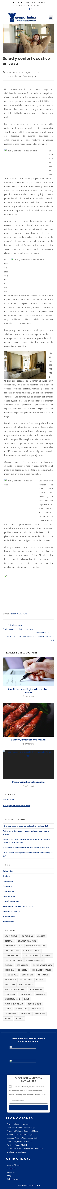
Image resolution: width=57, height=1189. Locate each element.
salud (25, 614)
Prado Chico (26, 994)
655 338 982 (38, 2)
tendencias (39, 1013)
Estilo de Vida (16, 614)
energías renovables (41, 970)
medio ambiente (26, 984)
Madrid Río (10, 984)
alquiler (41, 936)
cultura (9, 965)
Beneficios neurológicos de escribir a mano (28, 691)
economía (22, 970)
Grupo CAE (34, 1185)
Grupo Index (12, 72)
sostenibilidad (35, 1004)
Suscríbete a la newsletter (28, 6)
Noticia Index (9, 896)
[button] (51, 17)
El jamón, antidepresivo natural (28, 739)
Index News (43, 975)
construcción (31, 955)
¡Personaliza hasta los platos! (28, 782)
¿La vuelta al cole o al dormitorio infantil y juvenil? (26, 847)
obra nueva (10, 994)
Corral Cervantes (13, 960)
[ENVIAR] (28, 1107)
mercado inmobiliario (15, 989)
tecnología (10, 1013)
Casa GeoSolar (12, 950)
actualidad (27, 936)
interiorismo (26, 980)
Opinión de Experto (11, 901)
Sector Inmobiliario (11, 911)
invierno (40, 980)
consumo (46, 955)
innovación (10, 980)
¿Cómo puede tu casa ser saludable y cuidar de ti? (26, 826)
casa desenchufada (35, 946)
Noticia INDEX (36, 989)
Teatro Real (21, 1009)
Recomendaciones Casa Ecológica (21, 76)
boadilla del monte (27, 941)
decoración (22, 965)
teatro (8, 1009)
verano (8, 1018)
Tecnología (8, 921)
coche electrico (31, 950)
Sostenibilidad (9, 916)
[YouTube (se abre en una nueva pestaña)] (27, 9)
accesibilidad (11, 936)
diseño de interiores (42, 965)
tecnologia (36, 1009)
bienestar (9, 941)
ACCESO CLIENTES (21, 2)
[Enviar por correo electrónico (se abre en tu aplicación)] (30, 8)
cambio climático (13, 946)
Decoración (8, 881)
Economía (7, 886)
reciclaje (40, 994)
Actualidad (8, 871)
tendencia (25, 1013)
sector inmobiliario (14, 1004)
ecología (9, 970)
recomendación (12, 999)
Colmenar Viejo (12, 955)
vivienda (20, 1018)
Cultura (6, 876)
